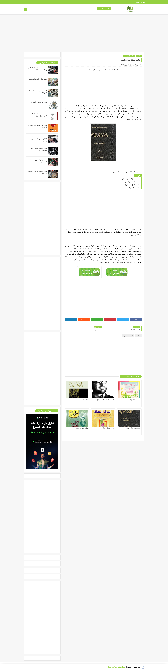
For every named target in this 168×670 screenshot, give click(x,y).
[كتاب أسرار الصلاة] (103, 418)
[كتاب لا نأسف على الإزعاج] (103, 389)
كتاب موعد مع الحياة (133, 399)
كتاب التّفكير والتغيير (132, 181)
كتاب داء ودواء (134, 187)
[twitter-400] (29, 2)
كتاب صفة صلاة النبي (133, 428)
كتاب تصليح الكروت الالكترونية (37, 79)
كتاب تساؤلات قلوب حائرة (130, 179)
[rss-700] (43, 2)
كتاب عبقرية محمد (82, 428)
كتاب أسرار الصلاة (108, 428)
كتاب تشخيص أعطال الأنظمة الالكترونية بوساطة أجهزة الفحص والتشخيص (37, 139)
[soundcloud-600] (40, 2)
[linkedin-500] (25, 2)
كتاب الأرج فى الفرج (132, 184)
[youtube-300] (32, 2)
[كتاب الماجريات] (77, 389)
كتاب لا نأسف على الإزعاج (105, 399)
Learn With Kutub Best (116, 667)
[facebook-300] (21, 2)
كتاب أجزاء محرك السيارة (39, 102)
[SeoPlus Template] (142, 667)
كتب (138, 56)
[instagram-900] (36, 2)
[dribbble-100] (47, 2)
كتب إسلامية (129, 56)
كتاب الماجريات (83, 399)
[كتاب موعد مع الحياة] (129, 389)
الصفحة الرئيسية (140, 2)
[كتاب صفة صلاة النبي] (129, 418)
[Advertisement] (81, 34)
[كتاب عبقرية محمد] (77, 418)
